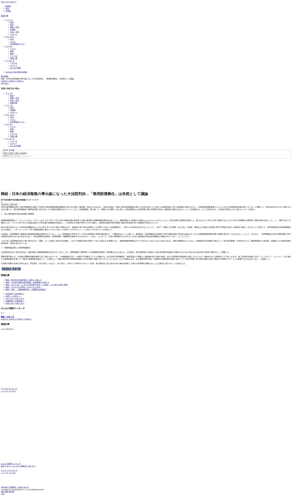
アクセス (13, 63)
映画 (12, 54)
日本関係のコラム (17, 44)
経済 (12, 25)
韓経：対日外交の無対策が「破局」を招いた (23, 280)
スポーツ (13, 34)
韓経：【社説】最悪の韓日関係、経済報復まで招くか (27, 282)
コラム (13, 42)
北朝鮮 (13, 30)
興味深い (24, 466)
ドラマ (13, 49)
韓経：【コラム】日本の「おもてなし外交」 (23, 287)
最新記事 (4, 16)
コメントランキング (9, 470)
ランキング (10, 61)
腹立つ (3, 466)
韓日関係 (4, 76)
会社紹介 (4, 487)
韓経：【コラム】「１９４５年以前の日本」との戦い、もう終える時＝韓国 (36, 285)
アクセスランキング (9, 389)
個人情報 (4, 492)
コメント (13, 65)
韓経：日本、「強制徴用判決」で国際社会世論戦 (25, 290)
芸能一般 (13, 58)
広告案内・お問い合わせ (19, 487)
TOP (2, 494)
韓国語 (8, 6)
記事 (7, 317)
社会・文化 (14, 32)
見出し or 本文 (8, 153)
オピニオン (10, 37)
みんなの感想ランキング (11, 464)
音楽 (12, 51)
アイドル (13, 56)
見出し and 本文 (21, 153)
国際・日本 (14, 27)
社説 (12, 39)
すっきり (16, 466)
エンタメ (9, 46)
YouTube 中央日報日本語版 (16, 72)
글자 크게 (13, 204)
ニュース (9, 20)
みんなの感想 (15, 68)
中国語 (8, 11)
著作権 (11, 492)
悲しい (9, 466)
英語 (7, 9)
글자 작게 (5, 204)
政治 (12, 22)
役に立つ (32, 466)
